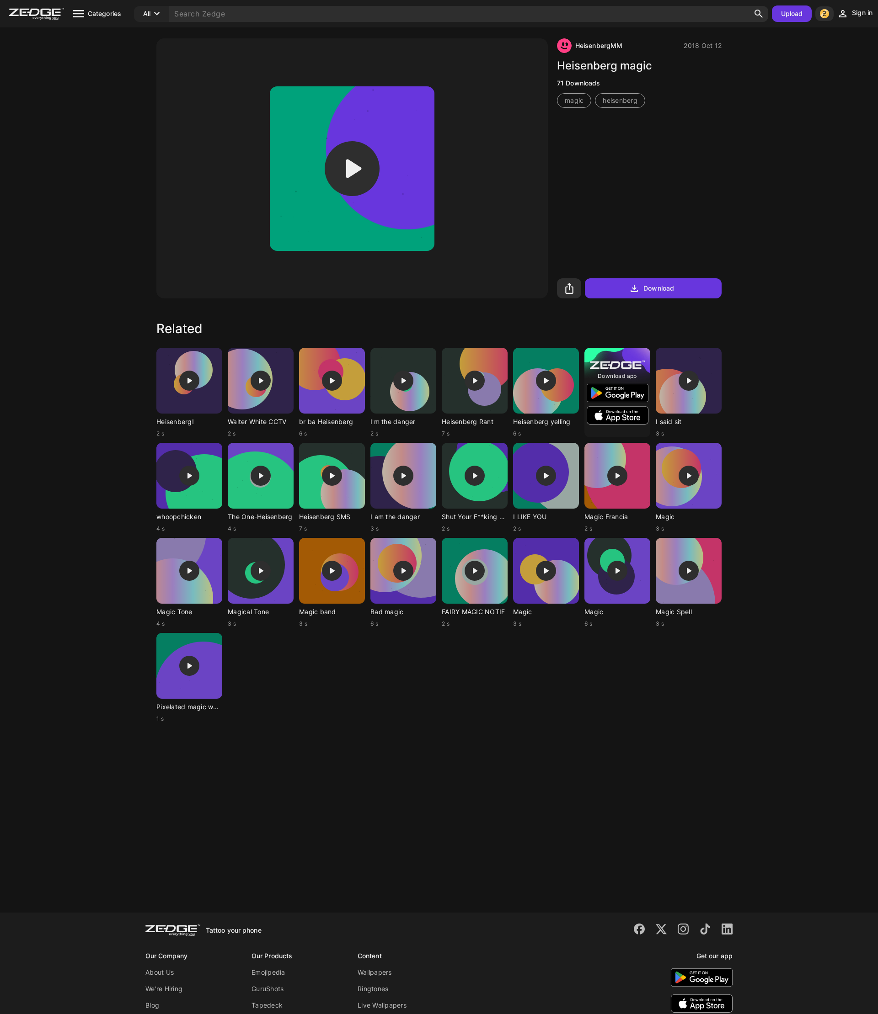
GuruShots (268, 989)
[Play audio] (352, 168)
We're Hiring (163, 989)
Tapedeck (267, 1005)
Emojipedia (268, 972)
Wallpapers (375, 972)
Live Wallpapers (382, 1005)
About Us (159, 972)
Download (658, 288)
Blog (152, 1005)
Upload (792, 13)
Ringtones (373, 989)
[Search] (759, 14)
